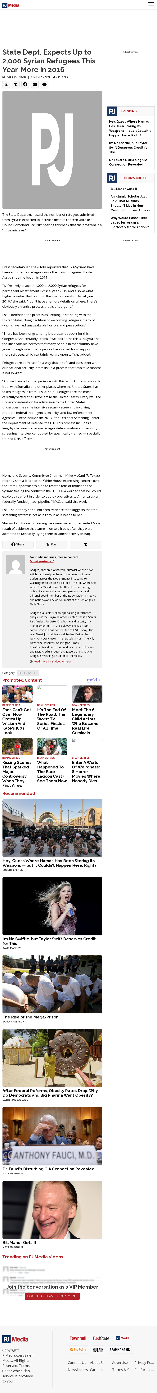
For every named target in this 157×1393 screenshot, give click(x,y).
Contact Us (77, 1362)
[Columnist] (17, 564)
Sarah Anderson (13, 1021)
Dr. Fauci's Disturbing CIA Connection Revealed (48, 1169)
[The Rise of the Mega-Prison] (52, 984)
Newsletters (78, 1369)
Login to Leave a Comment (52, 1296)
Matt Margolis (12, 1173)
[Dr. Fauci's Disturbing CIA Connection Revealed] (52, 1135)
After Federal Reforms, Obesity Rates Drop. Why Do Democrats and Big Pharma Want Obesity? (50, 1093)
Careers (96, 1369)
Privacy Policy (144, 1362)
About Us (97, 1362)
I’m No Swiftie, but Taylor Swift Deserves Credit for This (49, 941)
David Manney (11, 948)
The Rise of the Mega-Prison (30, 1017)
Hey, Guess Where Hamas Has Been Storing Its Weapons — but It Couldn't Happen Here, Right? (49, 863)
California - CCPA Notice (144, 1369)
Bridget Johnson (14, 77)
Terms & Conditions (122, 1369)
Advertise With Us (122, 1362)
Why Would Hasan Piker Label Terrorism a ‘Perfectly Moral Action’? (130, 222)
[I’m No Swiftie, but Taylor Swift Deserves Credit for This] (52, 906)
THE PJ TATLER (27, 673)
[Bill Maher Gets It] (52, 1209)
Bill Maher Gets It (19, 1242)
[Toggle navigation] (151, 4)
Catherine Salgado (15, 1100)
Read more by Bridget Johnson (53, 661)
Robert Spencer (13, 870)
